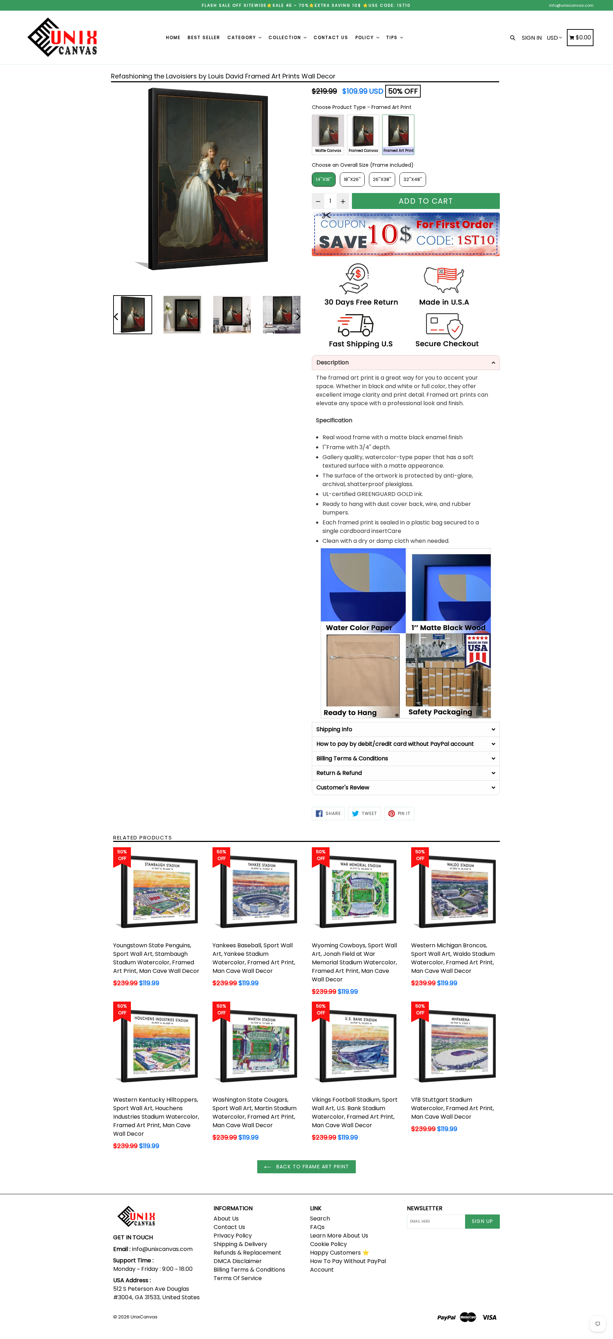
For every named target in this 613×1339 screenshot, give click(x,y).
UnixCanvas (144, 1316)
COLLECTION (286, 37)
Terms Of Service (238, 1278)
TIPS (392, 37)
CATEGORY (242, 37)
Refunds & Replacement (247, 1253)
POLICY (365, 37)
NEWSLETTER (424, 1208)
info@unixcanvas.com (571, 5)
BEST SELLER (204, 37)
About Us (226, 1218)
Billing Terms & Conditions (249, 1270)
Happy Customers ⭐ (339, 1253)
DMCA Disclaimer (238, 1261)
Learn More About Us (339, 1235)
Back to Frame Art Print (312, 1166)
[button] (406, 362)
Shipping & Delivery (240, 1244)
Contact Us (229, 1227)
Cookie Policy (328, 1244)
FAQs (317, 1227)
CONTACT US (331, 37)
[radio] (328, 135)
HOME (173, 37)
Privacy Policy (233, 1235)
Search (320, 1218)
